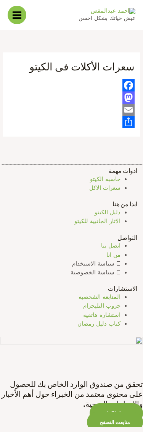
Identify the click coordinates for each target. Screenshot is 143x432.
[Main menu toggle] (17, 15)
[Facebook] (71, 85)
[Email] (71, 110)
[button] (115, 422)
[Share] (71, 122)
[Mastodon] (71, 97)
